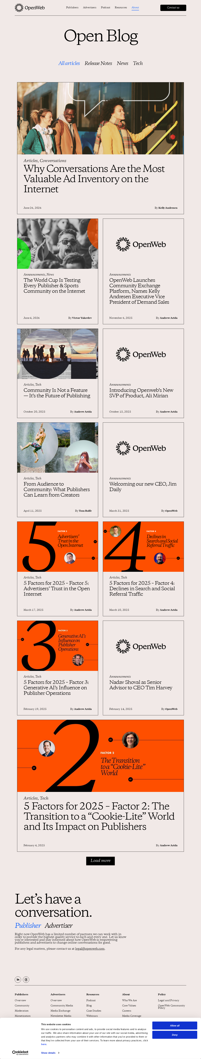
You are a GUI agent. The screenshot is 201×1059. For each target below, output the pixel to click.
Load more (100, 861)
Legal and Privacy (168, 1001)
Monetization (23, 1016)
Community (22, 1006)
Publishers (72, 8)
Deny (175, 1034)
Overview (20, 1001)
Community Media (62, 1006)
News (122, 63)
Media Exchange (60, 1011)
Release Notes (98, 63)
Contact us (173, 8)
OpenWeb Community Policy (171, 1007)
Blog (89, 1006)
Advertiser (58, 926)
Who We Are (129, 1001)
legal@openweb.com (90, 949)
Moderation (22, 1011)
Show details (48, 1052)
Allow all (174, 1025)
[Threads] (26, 979)
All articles (69, 63)
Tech (138, 63)
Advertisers (89, 8)
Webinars (92, 1016)
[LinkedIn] (18, 979)
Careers (126, 1011)
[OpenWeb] (30, 7)
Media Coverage (131, 1016)
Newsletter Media (61, 1016)
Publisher (28, 926)
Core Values (129, 1006)
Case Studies (93, 1011)
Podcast (105, 8)
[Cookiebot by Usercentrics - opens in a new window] (20, 1053)
